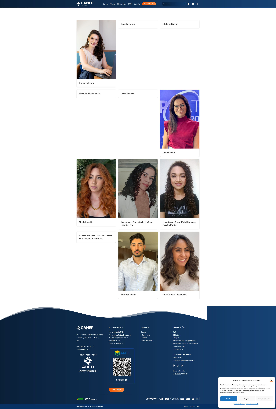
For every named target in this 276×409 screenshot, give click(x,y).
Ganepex (176, 338)
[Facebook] (174, 365)
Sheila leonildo (86, 222)
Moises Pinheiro (128, 294)
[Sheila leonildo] (96, 188)
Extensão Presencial (116, 343)
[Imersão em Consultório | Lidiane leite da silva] (138, 188)
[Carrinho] (193, 4)
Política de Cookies (239, 404)
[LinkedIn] (182, 365)
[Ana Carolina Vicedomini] (179, 261)
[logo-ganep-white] (85, 4)
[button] (272, 380)
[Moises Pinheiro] (138, 261)
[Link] (188, 4)
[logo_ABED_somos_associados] (90, 363)
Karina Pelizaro (86, 83)
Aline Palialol (169, 152)
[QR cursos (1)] (122, 366)
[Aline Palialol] (179, 119)
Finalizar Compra (147, 340)
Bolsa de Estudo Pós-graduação (184, 340)
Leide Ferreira (127, 93)
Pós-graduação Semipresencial (120, 335)
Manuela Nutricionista (89, 93)
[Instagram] (178, 365)
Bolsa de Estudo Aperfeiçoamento (185, 343)
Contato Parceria (179, 346)
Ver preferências (264, 399)
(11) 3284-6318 (82, 349)
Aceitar (228, 399)
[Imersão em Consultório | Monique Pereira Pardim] (179, 188)
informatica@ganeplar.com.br (184, 360)
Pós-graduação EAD (116, 332)
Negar (246, 399)
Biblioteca (176, 335)
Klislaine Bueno (170, 24)
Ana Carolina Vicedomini (175, 294)
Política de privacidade (252, 404)
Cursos (143, 332)
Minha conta (145, 335)
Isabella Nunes (128, 24)
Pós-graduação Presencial (118, 338)
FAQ (174, 332)
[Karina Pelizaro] (96, 49)
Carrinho (144, 338)
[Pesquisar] (185, 4)
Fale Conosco (178, 349)
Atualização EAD (115, 340)
